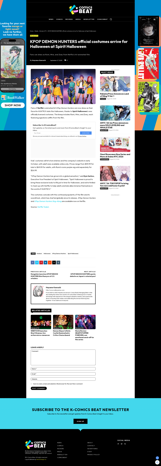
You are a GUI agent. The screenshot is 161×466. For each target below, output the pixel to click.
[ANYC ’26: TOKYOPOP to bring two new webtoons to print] (115, 173)
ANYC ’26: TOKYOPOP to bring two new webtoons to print (114, 184)
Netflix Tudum (43, 207)
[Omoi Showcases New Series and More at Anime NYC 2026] (115, 144)
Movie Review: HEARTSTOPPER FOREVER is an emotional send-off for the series (84, 335)
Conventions (105, 159)
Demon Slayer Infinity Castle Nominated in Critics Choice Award (61, 333)
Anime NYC (104, 130)
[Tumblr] (58, 262)
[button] (111, 19)
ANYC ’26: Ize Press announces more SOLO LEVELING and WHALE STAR (114, 125)
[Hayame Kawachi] (38, 294)
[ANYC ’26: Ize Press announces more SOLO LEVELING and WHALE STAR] (115, 113)
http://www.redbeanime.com (55, 290)
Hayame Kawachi (39, 60)
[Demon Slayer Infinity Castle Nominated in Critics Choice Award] (63, 322)
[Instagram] (121, 443)
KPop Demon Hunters (59, 253)
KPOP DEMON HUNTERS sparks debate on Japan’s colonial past (83, 275)
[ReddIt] (50, 262)
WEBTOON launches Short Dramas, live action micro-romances (40, 333)
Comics (103, 99)
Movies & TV (43, 31)
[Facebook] (32, 262)
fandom (39, 253)
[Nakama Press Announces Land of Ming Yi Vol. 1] (115, 83)
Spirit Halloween (73, 253)
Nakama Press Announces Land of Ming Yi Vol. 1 (114, 95)
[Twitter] (37, 262)
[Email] (54, 262)
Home (31, 31)
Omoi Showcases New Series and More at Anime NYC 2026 (115, 155)
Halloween (47, 253)
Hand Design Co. (41, 459)
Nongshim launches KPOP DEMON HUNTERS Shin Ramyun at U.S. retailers (44, 276)
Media (36, 31)
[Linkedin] (45, 262)
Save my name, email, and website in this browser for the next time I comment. (58, 384)
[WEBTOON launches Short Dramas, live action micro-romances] (41, 322)
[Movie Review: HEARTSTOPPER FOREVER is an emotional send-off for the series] (85, 322)
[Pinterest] (41, 262)
